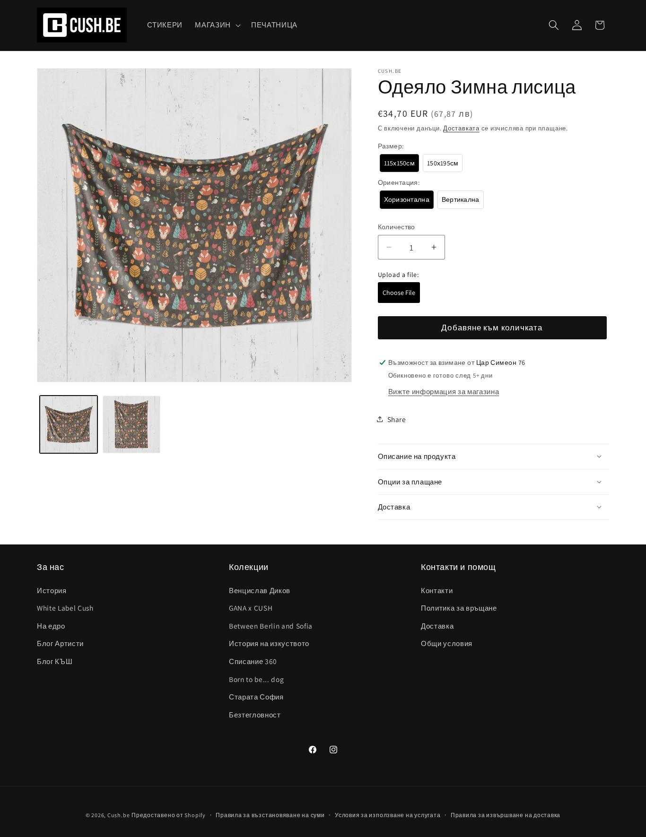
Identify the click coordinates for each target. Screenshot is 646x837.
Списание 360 (253, 661)
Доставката (461, 128)
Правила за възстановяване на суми (270, 815)
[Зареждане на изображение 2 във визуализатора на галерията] (131, 424)
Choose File (399, 292)
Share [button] (396, 418)
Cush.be (118, 815)
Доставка (437, 625)
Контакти (437, 590)
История (52, 590)
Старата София (256, 696)
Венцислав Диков (259, 590)
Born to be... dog (256, 679)
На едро (51, 625)
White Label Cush (65, 608)
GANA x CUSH (250, 608)
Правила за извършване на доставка (505, 815)
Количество (396, 226)
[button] (217, 25)
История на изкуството (269, 643)
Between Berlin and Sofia (271, 625)
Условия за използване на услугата (387, 815)
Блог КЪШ (54, 661)
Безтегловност (255, 714)
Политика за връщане (459, 608)
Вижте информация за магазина (443, 391)
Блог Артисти (60, 643)
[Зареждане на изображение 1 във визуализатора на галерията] (68, 424)
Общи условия (446, 643)
